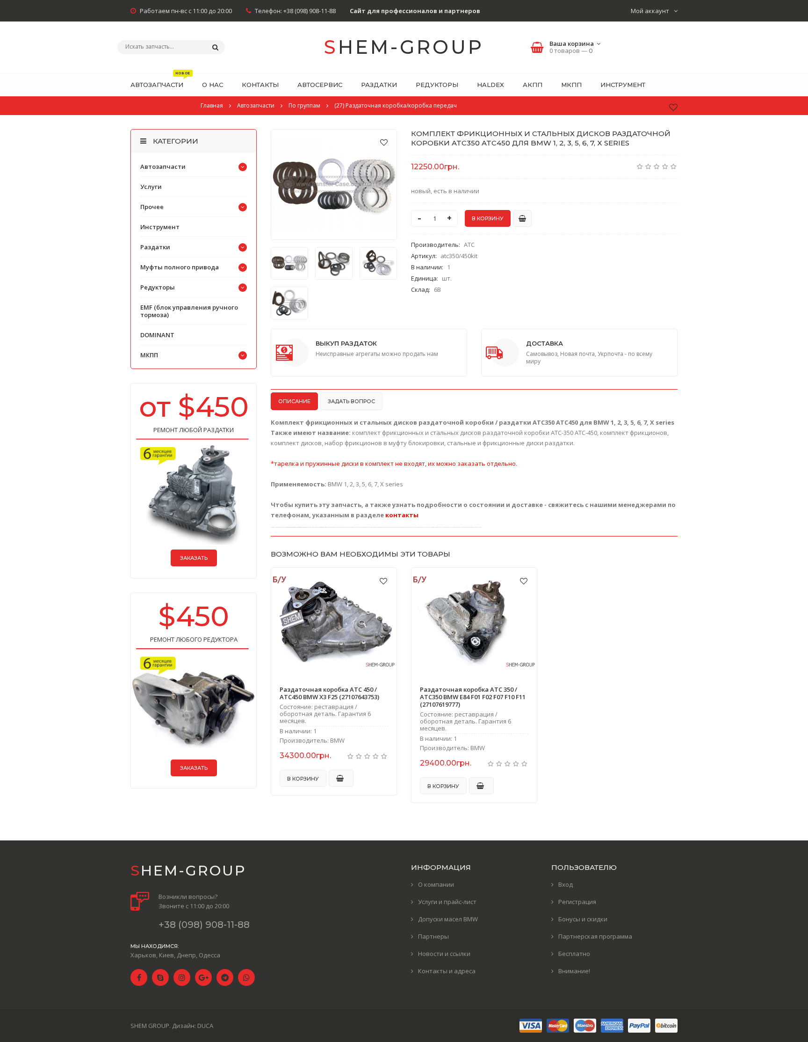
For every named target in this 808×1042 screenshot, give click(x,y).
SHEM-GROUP (404, 47)
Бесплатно (574, 953)
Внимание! (574, 971)
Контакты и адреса (447, 971)
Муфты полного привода (179, 267)
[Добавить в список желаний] (384, 142)
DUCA (205, 1025)
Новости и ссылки (444, 953)
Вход (565, 884)
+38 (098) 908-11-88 (309, 11)
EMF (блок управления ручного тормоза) (189, 311)
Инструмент (160, 227)
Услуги (151, 186)
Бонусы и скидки (582, 919)
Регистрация (577, 901)
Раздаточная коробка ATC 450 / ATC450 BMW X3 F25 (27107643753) (329, 693)
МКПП (149, 355)
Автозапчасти (163, 166)
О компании (436, 884)
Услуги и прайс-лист (447, 901)
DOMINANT (157, 335)
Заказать (194, 558)
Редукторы (157, 287)
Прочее (152, 207)
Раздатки (155, 247)
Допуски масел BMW (448, 919)
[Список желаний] (673, 107)
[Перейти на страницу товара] (334, 622)
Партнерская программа (595, 936)
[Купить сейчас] (522, 218)
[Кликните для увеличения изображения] (334, 184)
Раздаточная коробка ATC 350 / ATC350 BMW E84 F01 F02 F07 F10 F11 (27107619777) (473, 697)
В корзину (303, 778)
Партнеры (433, 936)
